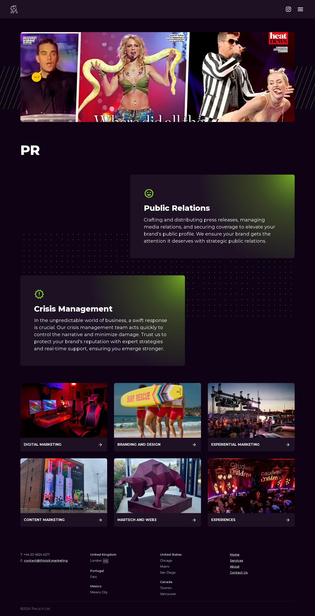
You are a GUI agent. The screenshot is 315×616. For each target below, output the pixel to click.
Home (234, 555)
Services (236, 561)
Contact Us (239, 572)
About (235, 567)
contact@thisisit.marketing (46, 561)
